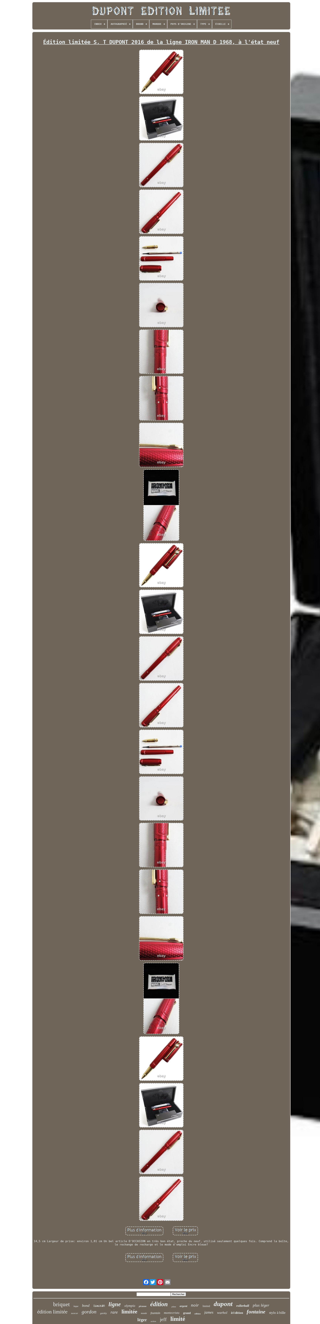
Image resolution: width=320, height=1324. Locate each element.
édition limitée (52, 1312)
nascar (74, 1313)
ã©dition (237, 1313)
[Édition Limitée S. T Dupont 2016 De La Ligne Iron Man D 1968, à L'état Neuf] (161, 72)
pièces (173, 1307)
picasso (142, 1306)
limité (177, 1318)
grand (187, 1313)
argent (183, 1306)
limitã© (99, 1306)
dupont (223, 1304)
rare (114, 1312)
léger (142, 1319)
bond (85, 1305)
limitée (129, 1311)
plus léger (261, 1305)
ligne (115, 1304)
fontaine (256, 1312)
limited (206, 1306)
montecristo (171, 1313)
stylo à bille (277, 1313)
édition (159, 1304)
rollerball (242, 1306)
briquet (61, 1304)
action (153, 1321)
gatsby (103, 1313)
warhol (222, 1313)
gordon (89, 1312)
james (208, 1312)
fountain (155, 1313)
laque (76, 1306)
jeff (163, 1319)
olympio (129, 1306)
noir (195, 1305)
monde (144, 1313)
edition (197, 1314)
